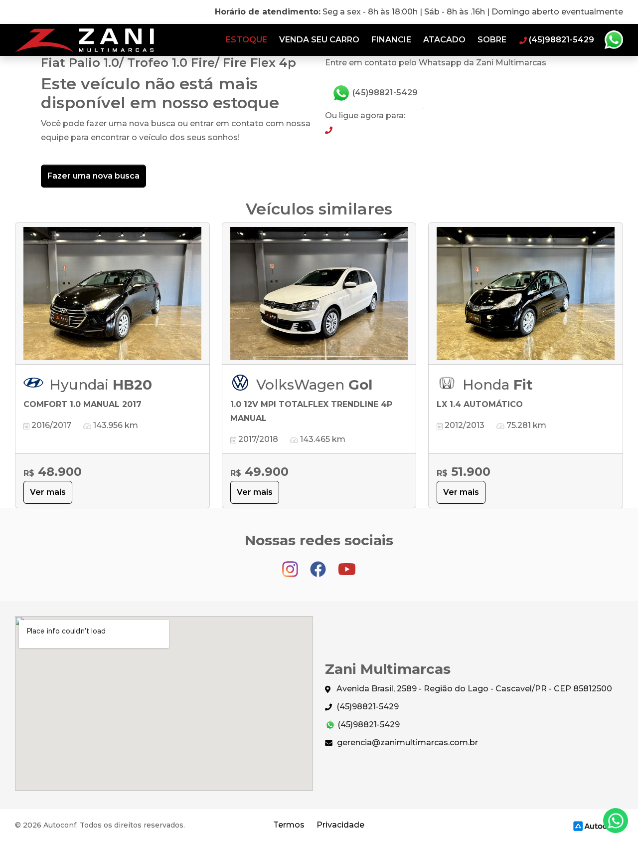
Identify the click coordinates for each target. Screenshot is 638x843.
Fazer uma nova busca (93, 176)
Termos (289, 825)
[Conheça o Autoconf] (596, 825)
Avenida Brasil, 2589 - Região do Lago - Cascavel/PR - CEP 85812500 (473, 688)
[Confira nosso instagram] (291, 564)
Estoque (246, 39)
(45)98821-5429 (384, 92)
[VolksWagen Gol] (319, 294)
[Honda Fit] (526, 294)
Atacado (444, 39)
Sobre (492, 39)
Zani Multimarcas (84, 40)
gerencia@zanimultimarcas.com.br (406, 742)
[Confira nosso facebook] (319, 564)
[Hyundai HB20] (112, 294)
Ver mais (48, 492)
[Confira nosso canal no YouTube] (347, 564)
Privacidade (340, 825)
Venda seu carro (319, 39)
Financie (391, 39)
